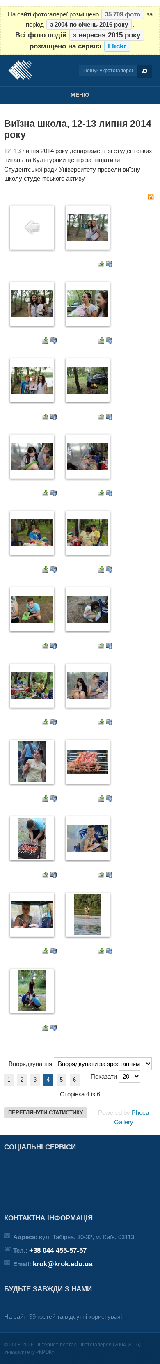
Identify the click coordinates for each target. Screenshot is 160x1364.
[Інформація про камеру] (109, 264)
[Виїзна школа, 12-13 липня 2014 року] (87, 238)
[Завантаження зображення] (101, 264)
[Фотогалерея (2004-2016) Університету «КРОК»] (20, 70)
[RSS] (150, 197)
